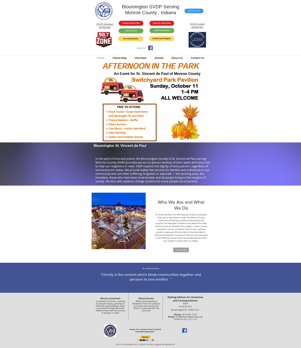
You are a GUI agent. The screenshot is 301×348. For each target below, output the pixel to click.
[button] (145, 338)
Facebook (191, 319)
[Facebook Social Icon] (150, 48)
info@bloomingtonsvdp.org (188, 316)
